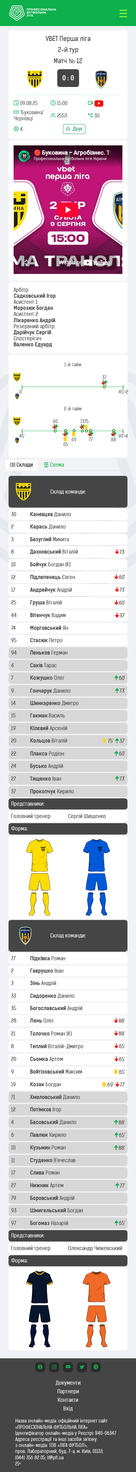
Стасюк (39, 640)
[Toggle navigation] (123, 13)
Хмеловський (46, 1097)
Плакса (39, 753)
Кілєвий (40, 728)
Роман (59, 958)
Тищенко (41, 779)
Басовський (44, 1122)
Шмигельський (48, 1210)
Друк (77, 129)
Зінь (35, 983)
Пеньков (40, 652)
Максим (74, 1072)
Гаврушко (42, 971)
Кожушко (42, 678)
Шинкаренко (46, 703)
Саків (37, 665)
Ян (66, 628)
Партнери (68, 1391)
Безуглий (41, 539)
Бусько (39, 766)
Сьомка (39, 1059)
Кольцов (41, 740)
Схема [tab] (56, 465)
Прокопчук (43, 791)
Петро (56, 640)
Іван (57, 779)
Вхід (68, 1408)
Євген (69, 577)
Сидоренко (44, 996)
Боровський (44, 1198)
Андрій (65, 590)
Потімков (41, 1109)
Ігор (58, 1109)
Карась (39, 526)
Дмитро (71, 703)
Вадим (59, 615)
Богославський (48, 1008)
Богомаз (40, 1223)
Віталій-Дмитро (66, 1046)
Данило (63, 514)
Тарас (51, 665)
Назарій (60, 1223)
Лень (36, 1020)
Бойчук (39, 564)
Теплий (39, 1046)
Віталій (70, 552)
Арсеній (59, 728)
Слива (38, 1172)
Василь (57, 715)
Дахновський (46, 552)
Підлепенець (46, 577)
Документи (68, 1383)
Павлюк (39, 1135)
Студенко (42, 1160)
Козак (38, 1084)
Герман (60, 652)
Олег (60, 678)
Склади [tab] (24, 465)
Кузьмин (41, 1147)
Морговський (46, 628)
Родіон (57, 753)
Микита (61, 539)
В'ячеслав (65, 1160)
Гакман (39, 715)
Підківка (40, 958)
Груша (38, 602)
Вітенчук (41, 615)
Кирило (66, 791)
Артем (56, 1059)
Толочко (40, 1033)
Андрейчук (43, 590)
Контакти (68, 1400)
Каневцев (42, 514)
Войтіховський (47, 1072)
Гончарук (41, 691)
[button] (104, 381)
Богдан (56, 564)
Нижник (40, 1185)
